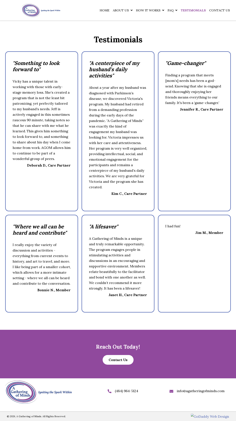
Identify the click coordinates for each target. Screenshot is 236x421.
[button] (118, 360)
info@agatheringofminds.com (201, 391)
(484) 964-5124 (126, 391)
